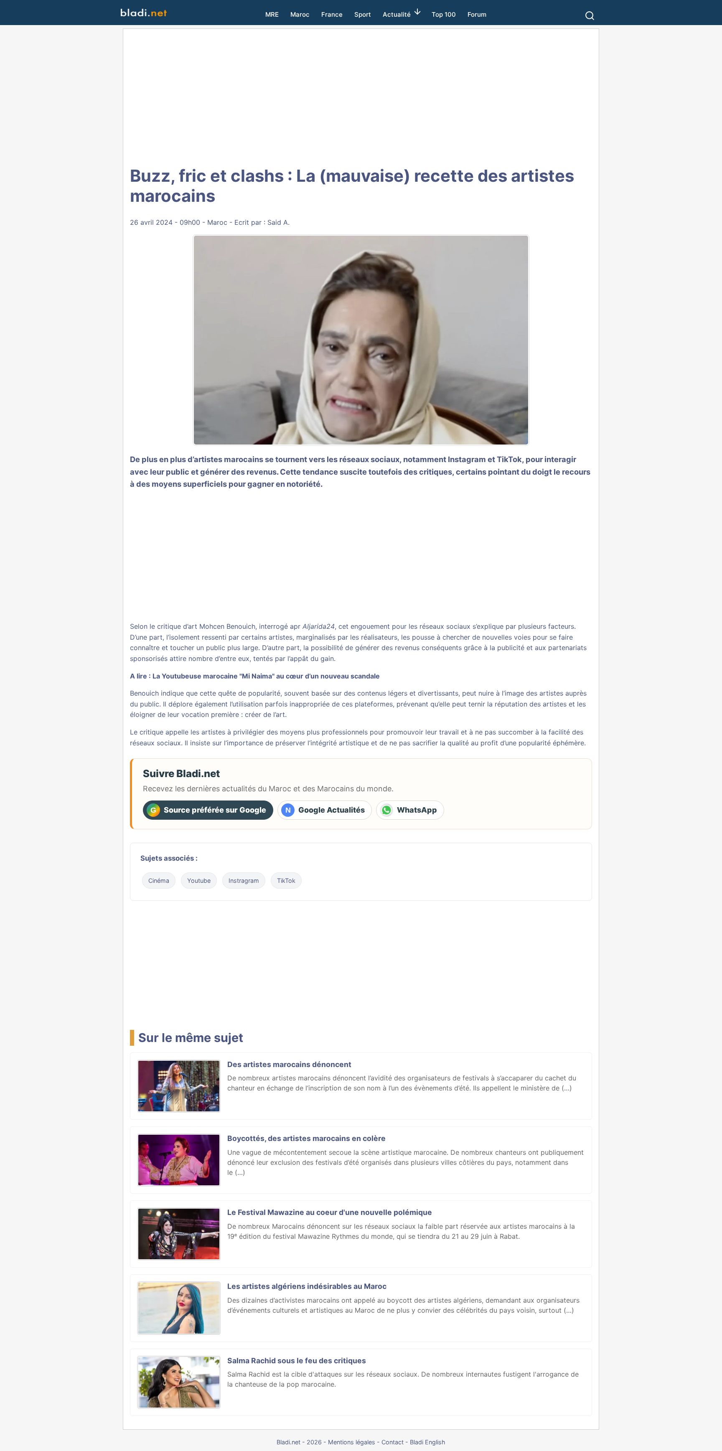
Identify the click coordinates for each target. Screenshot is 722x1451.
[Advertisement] (361, 96)
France (332, 14)
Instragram (244, 880)
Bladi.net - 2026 (299, 1442)
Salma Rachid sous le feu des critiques (296, 1360)
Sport (362, 14)
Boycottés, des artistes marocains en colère (306, 1138)
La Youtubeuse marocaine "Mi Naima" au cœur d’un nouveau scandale (266, 676)
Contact (392, 1442)
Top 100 (444, 14)
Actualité (397, 14)
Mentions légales (351, 1442)
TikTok (286, 880)
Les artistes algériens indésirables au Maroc (306, 1286)
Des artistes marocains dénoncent (289, 1064)
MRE (272, 14)
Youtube (199, 880)
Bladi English (427, 1442)
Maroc (300, 14)
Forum (477, 14)
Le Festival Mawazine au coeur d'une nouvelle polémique (329, 1212)
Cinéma (158, 880)
